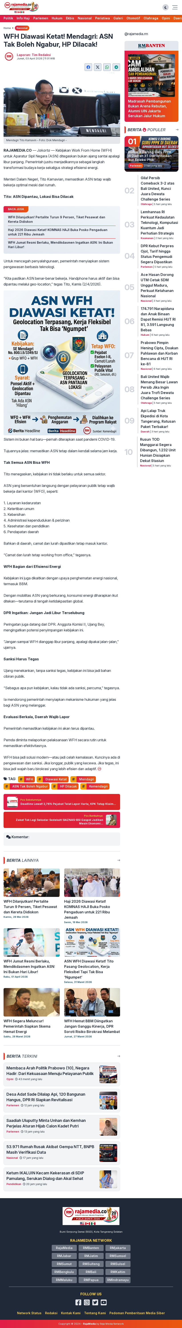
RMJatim (91, 1256)
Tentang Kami (95, 1313)
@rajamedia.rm (136, 34)
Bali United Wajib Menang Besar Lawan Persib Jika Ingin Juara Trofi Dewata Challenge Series (159, 387)
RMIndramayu (118, 1280)
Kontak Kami (71, 1313)
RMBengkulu (64, 1272)
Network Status (29, 1313)
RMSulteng (91, 1264)
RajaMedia (64, 1248)
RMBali (91, 1272)
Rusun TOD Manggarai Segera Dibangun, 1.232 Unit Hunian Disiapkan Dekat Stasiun (158, 450)
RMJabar (64, 1256)
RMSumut (64, 1264)
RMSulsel (118, 1264)
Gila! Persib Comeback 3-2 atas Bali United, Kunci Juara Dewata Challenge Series (157, 188)
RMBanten (91, 1248)
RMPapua (91, 1280)
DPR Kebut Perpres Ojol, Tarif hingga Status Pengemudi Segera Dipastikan (157, 254)
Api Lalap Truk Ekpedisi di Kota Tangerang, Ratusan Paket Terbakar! (158, 418)
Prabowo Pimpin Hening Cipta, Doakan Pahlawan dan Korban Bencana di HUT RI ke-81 (159, 353)
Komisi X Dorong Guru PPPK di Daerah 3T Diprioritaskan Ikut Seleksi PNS (150, 156)
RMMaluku (64, 1280)
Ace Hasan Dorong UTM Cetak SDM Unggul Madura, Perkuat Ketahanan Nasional (157, 285)
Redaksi (51, 1313)
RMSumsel (118, 1256)
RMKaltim (118, 1272)
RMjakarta (118, 1248)
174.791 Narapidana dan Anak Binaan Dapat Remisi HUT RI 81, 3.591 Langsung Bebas (158, 319)
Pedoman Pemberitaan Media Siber (137, 1313)
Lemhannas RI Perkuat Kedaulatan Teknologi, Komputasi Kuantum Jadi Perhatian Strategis (159, 222)
